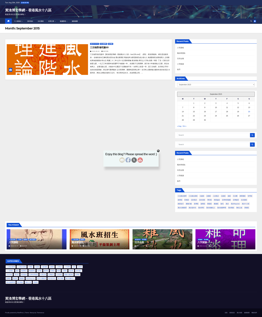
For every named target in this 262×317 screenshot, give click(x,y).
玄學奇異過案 (226, 200)
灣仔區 (209, 200)
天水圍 (235, 196)
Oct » (184, 126)
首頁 (226, 312)
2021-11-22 (203, 246)
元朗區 (208, 196)
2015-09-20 (96, 51)
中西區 (30, 267)
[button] (251, 21)
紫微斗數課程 (32, 239)
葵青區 (203, 204)
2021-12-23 (141, 246)
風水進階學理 (103, 43)
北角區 (223, 196)
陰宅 (222, 204)
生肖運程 (41, 21)
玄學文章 (51, 21)
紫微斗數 (189, 204)
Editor (105, 51)
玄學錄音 (236, 200)
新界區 (180, 200)
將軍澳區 (242, 196)
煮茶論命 (217, 200)
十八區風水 (18, 21)
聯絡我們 (254, 312)
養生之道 (239, 207)
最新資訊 (232, 312)
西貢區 (209, 204)
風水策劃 (60, 278)
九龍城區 (44, 267)
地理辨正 (24, 270)
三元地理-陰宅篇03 (99, 47)
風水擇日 (201, 207)
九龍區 (202, 196)
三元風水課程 (193, 196)
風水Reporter (94, 43)
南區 (229, 196)
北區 (73, 267)
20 (249, 112)
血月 (178, 69)
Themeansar (40, 312)
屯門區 (250, 196)
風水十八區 (245, 204)
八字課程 (180, 48)
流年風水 (30, 21)
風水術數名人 (210, 207)
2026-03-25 (15, 246)
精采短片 (181, 204)
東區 (58, 270)
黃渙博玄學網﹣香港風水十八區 (28, 10)
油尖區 (71, 270)
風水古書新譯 (182, 207)
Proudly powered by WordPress (14, 312)
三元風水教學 (182, 196)
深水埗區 (202, 200)
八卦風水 (216, 196)
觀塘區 (216, 204)
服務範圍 (75, 21)
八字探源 (180, 64)
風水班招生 (181, 53)
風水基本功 (192, 207)
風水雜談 (110, 43)
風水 (227, 204)
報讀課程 (63, 21)
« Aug (179, 126)
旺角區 (187, 200)
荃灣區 (196, 204)
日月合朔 (180, 58)
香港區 (246, 207)
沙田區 (64, 270)
